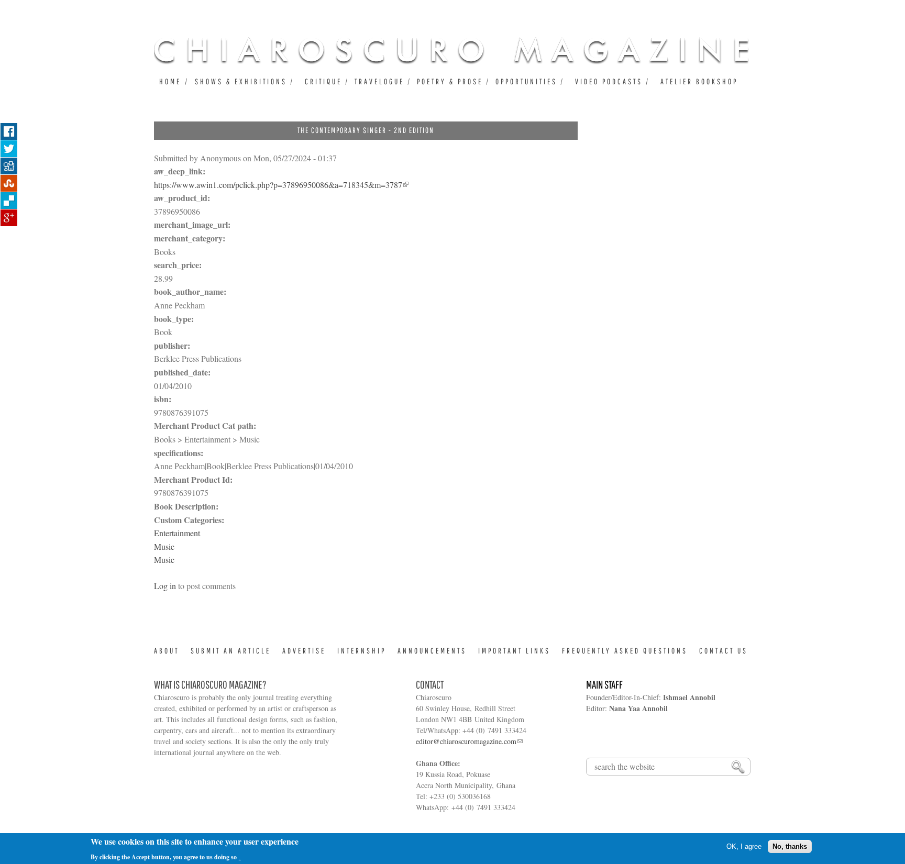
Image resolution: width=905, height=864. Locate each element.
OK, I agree (743, 846)
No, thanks (789, 846)
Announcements (432, 650)
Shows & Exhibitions (241, 81)
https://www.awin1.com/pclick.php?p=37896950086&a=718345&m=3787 (278, 184)
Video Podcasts (609, 81)
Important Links (514, 650)
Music (164, 546)
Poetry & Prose (450, 81)
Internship (361, 650)
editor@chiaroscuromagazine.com (466, 741)
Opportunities (526, 81)
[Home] (451, 50)
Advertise (304, 650)
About (166, 650)
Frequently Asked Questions (625, 650)
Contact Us (723, 650)
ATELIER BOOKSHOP (699, 81)
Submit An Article (231, 650)
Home (170, 81)
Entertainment (177, 532)
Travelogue (379, 81)
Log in (165, 585)
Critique (323, 81)
